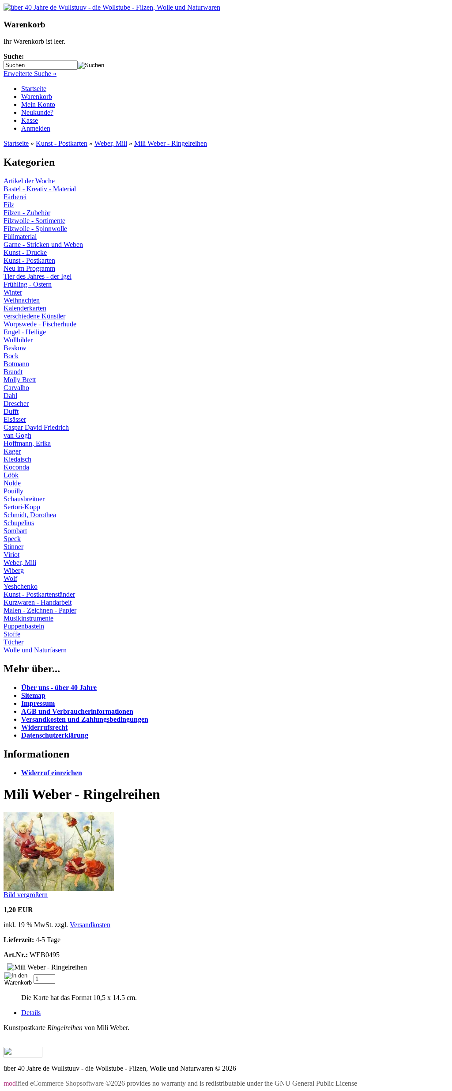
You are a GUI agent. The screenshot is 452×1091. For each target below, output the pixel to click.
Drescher (16, 403)
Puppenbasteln (24, 626)
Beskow (15, 348)
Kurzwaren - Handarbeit (38, 602)
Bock (11, 356)
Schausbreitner (24, 499)
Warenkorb (36, 96)
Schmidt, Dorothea (30, 515)
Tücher (13, 642)
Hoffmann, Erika (27, 443)
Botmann (16, 363)
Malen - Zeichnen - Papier (40, 610)
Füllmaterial (20, 236)
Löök (11, 475)
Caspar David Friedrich (36, 427)
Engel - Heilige (25, 332)
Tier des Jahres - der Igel (38, 276)
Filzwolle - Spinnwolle (35, 228)
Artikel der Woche (29, 181)
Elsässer (15, 419)
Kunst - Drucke (25, 252)
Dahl (10, 395)
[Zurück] (23, 1055)
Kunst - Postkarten (61, 143)
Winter (13, 292)
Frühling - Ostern (28, 284)
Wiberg (14, 570)
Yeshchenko (21, 586)
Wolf (10, 578)
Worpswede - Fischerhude (40, 324)
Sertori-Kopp (22, 507)
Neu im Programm (29, 268)
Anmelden (35, 128)
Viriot (11, 554)
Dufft (11, 411)
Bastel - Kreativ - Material (40, 189)
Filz (9, 204)
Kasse (29, 120)
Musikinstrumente (28, 618)
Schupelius (19, 523)
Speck (12, 538)
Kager (12, 451)
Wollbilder (18, 340)
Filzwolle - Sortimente (34, 220)
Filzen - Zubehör (27, 212)
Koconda (16, 467)
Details (31, 1012)
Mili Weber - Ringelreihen (170, 143)
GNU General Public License (316, 1083)
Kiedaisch (17, 459)
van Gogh (17, 435)
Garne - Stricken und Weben (43, 244)
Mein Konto (38, 104)
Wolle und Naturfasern (35, 650)
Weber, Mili (110, 143)
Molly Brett (20, 379)
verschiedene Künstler (34, 316)
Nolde (12, 483)
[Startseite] (112, 7)
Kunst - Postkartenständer (39, 594)
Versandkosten (90, 924)
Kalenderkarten (25, 308)
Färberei (15, 197)
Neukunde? (37, 112)
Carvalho (16, 387)
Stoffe (12, 634)
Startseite (33, 88)
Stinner (13, 546)
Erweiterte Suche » (30, 73)
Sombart (15, 530)
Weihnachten (22, 300)
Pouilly (13, 491)
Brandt (13, 371)
